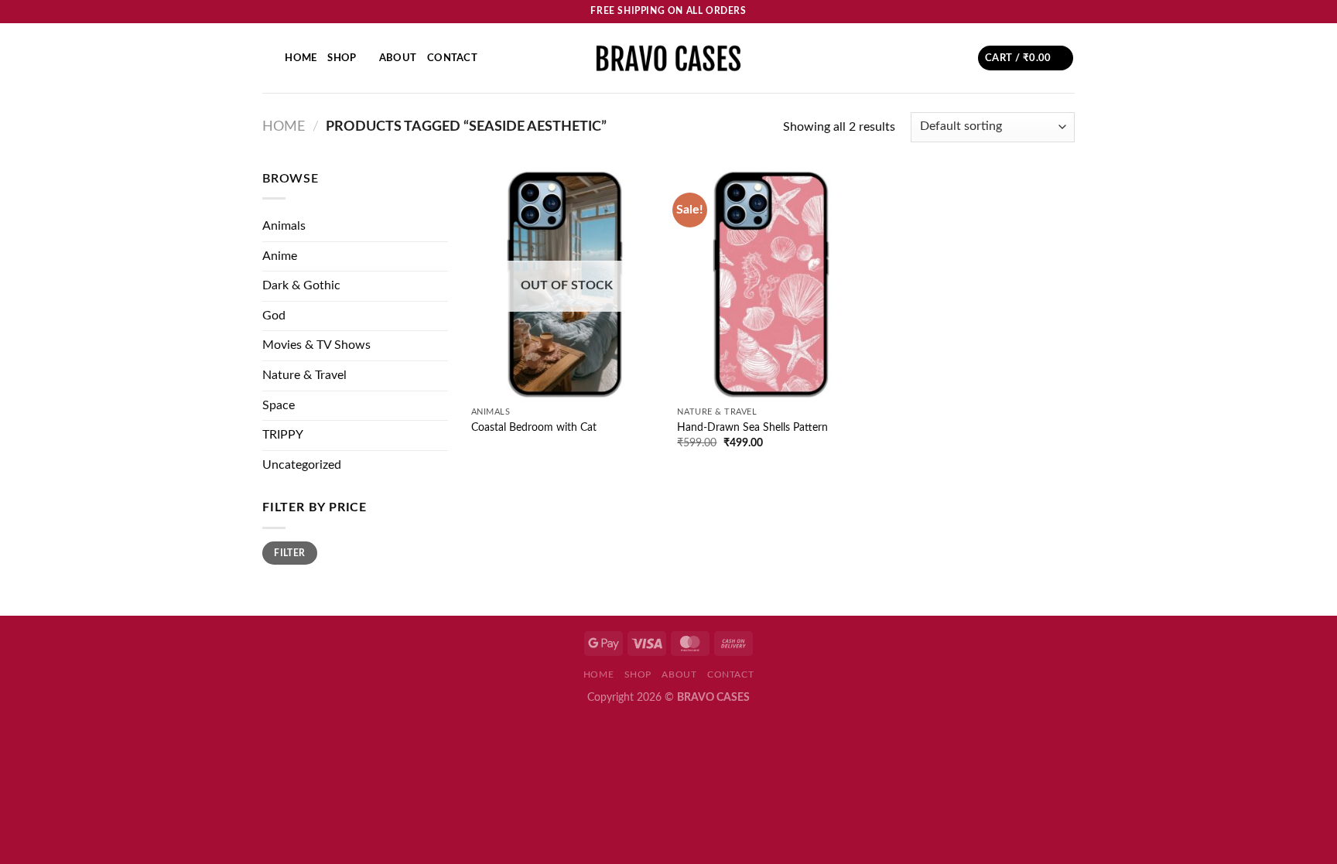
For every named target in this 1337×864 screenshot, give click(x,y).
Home (300, 58)
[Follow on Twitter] (1052, 11)
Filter (289, 553)
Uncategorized (301, 465)
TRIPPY (282, 435)
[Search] (268, 58)
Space (278, 405)
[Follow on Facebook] (1023, 11)
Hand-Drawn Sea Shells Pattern (752, 427)
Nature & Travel (304, 375)
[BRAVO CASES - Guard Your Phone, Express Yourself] (668, 58)
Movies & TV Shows (316, 345)
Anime (279, 256)
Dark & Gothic (301, 285)
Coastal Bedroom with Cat (534, 427)
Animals (284, 226)
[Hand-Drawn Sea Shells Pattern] (772, 283)
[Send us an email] (1067, 11)
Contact (452, 58)
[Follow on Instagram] (1037, 11)
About (397, 58)
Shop (341, 58)
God (274, 315)
